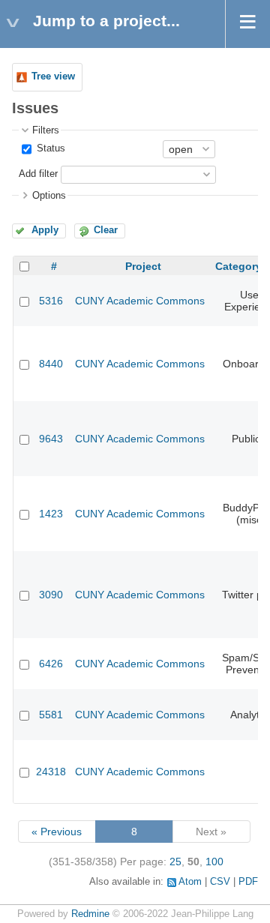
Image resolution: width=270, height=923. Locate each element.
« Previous (57, 832)
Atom (190, 882)
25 (176, 862)
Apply (45, 230)
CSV (220, 882)
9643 (51, 439)
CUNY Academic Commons (140, 301)
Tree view (53, 76)
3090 (51, 595)
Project (143, 266)
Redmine (90, 914)
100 (215, 862)
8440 (51, 364)
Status (49, 148)
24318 (51, 772)
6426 (51, 664)
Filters (45, 130)
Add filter (38, 174)
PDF (248, 882)
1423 (51, 514)
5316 (51, 301)
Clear (106, 230)
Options (49, 195)
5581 (51, 715)
